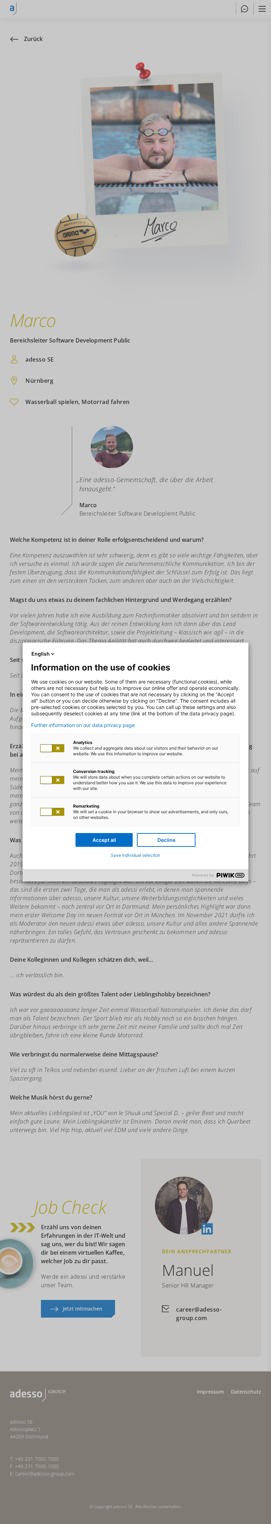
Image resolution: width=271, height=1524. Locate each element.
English (40, 654)
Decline (166, 840)
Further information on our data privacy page (83, 725)
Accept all (104, 840)
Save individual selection (135, 855)
